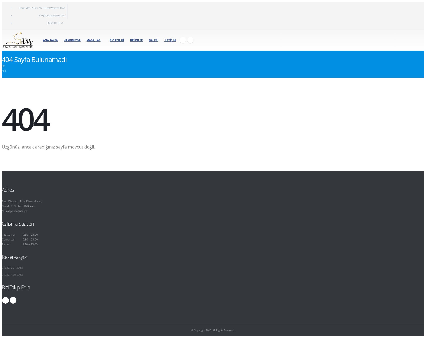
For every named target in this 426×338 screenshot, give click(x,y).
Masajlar (94, 40)
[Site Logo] (18, 40)
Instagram (13, 300)
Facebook (5, 300)
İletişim (170, 40)
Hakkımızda (72, 40)
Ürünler (136, 40)
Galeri (153, 40)
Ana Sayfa (50, 40)
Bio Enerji (117, 40)
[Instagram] (190, 40)
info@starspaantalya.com (52, 15)
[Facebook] (183, 40)
